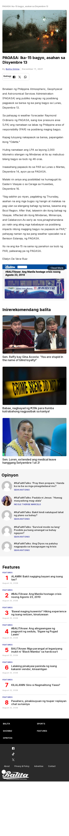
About (7, 766)
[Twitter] (19, 77)
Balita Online (13, 69)
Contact (52, 766)
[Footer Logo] (15, 775)
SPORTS (41, 723)
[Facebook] (14, 77)
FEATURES (42, 731)
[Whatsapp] (25, 77)
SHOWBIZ (7, 731)
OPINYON (7, 738)
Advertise (38, 766)
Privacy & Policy (21, 766)
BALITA (6, 723)
